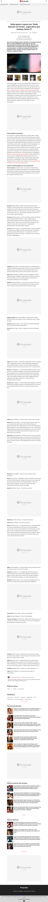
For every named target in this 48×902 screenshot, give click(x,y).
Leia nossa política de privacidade (24, 899)
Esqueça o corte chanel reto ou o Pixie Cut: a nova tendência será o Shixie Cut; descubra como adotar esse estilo (27, 831)
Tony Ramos (23, 697)
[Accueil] (24, 1)
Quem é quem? (21, 688)
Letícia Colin (16, 697)
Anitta (35, 697)
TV (11, 688)
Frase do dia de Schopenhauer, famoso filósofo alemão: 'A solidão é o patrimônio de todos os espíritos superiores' (27, 709)
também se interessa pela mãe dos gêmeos (18, 154)
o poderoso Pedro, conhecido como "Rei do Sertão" (23, 90)
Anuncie (33, 891)
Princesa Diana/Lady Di (18, 699)
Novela (19, 21)
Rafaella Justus (29, 697)
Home (8, 21)
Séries (8, 688)
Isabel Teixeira (10, 699)
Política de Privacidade (18, 891)
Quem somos (27, 891)
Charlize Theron (28, 699)
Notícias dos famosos (13, 21)
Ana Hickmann (10, 697)
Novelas (15, 688)
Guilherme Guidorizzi (16, 677)
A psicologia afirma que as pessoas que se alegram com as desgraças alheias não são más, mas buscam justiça (27, 730)
